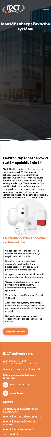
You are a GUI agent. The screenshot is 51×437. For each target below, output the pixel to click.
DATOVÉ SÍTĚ (10, 434)
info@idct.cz (16, 392)
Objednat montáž (15, 331)
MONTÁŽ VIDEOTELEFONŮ (18, 429)
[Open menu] (46, 8)
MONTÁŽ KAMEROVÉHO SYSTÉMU (22, 416)
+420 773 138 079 (19, 384)
